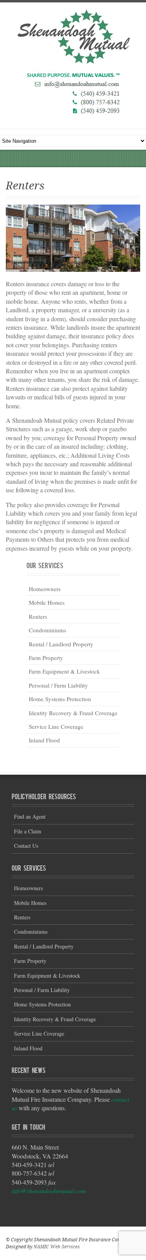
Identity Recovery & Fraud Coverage (73, 713)
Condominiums (47, 630)
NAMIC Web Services (56, 1247)
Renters (38, 616)
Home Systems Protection (60, 699)
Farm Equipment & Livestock (64, 671)
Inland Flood (44, 740)
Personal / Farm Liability (58, 685)
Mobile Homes (47, 602)
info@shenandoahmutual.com (49, 1190)
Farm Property (46, 658)
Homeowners (45, 589)
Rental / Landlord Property (61, 644)
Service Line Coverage (56, 726)
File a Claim (27, 831)
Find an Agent (30, 816)
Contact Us (26, 845)
